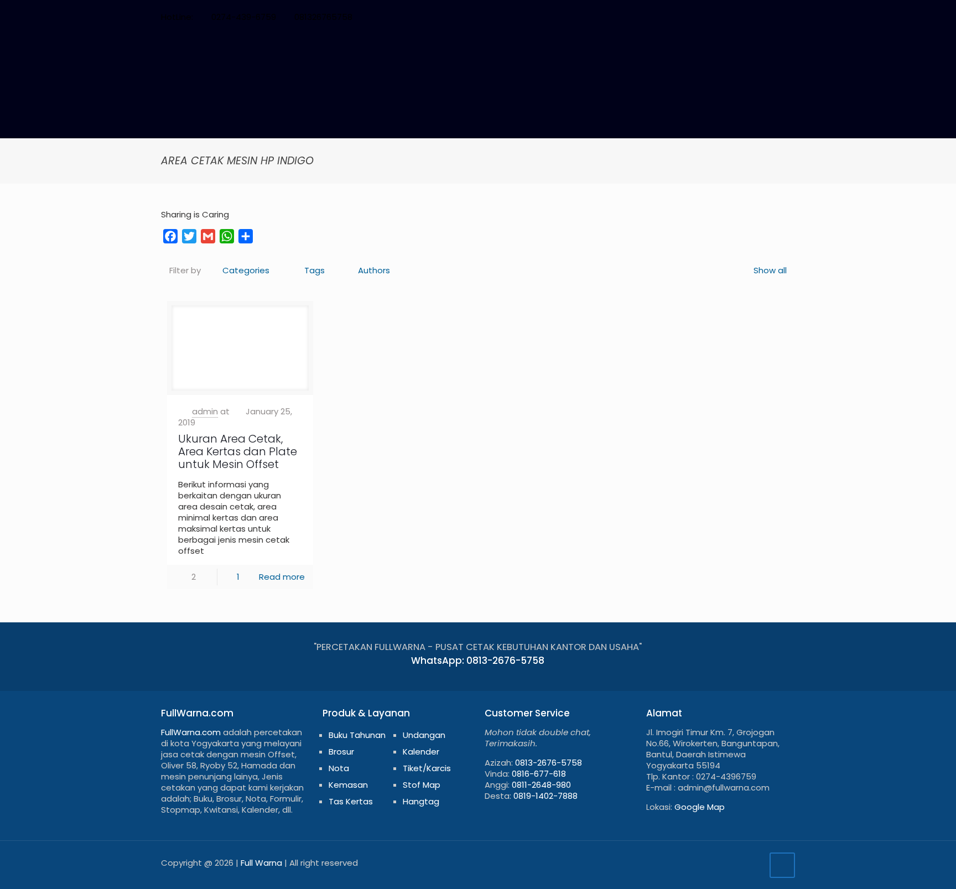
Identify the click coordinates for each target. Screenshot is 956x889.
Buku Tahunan (357, 735)
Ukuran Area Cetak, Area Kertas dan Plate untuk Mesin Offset (237, 451)
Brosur (341, 751)
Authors (374, 270)
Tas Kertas (351, 801)
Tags (314, 270)
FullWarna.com (191, 732)
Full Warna (261, 863)
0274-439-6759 (243, 17)
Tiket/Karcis (427, 768)
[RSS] (774, 17)
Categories (245, 270)
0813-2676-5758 (548, 762)
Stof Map (421, 785)
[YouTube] (729, 17)
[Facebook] (699, 17)
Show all (770, 270)
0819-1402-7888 (545, 796)
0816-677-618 (539, 773)
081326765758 (323, 17)
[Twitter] (714, 17)
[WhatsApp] (684, 17)
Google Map (699, 807)
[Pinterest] (744, 17)
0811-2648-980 (541, 785)
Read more (282, 577)
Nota (339, 768)
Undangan (424, 735)
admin (205, 411)
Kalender (421, 751)
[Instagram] (759, 17)
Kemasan (348, 785)
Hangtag (421, 801)
